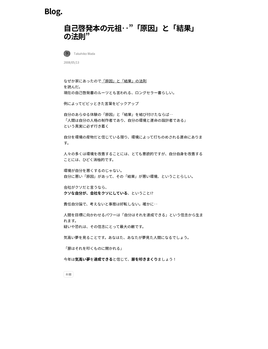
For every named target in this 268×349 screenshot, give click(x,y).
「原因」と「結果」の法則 (124, 80)
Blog (52, 10)
